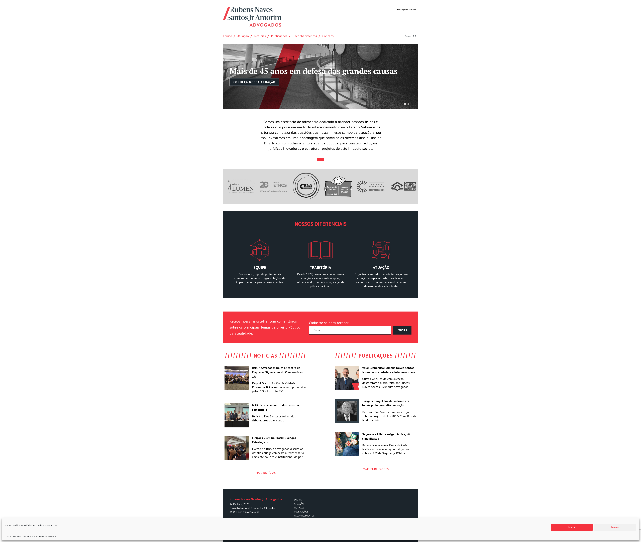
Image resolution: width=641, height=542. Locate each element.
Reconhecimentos (305, 36)
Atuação (243, 36)
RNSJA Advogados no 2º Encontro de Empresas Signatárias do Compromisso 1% (277, 372)
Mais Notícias (265, 473)
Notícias (260, 36)
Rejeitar (615, 527)
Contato (328, 36)
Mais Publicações (376, 469)
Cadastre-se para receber (329, 322)
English (412, 9)
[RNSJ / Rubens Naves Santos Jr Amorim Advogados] (252, 17)
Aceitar (572, 527)
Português (402, 9)
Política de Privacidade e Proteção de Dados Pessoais (31, 536)
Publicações (279, 36)
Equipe (227, 36)
